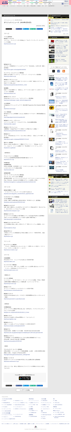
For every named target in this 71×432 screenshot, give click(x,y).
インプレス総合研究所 (7, 404)
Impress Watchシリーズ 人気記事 (59, 175)
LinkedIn (40, 385)
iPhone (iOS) (33, 5)
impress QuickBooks (58, 404)
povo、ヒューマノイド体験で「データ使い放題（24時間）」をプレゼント (61, 84)
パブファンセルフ (58, 408)
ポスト (10, 385)
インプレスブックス (19, 414)
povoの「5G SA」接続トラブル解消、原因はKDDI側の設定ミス (61, 126)
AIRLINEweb (44, 400)
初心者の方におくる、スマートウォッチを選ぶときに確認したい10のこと (61, 206)
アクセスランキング (56, 15)
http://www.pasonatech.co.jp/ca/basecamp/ (14, 298)
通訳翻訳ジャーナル (46, 404)
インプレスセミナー (19, 406)
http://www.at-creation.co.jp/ (10, 249)
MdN (42, 410)
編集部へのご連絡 (31, 423)
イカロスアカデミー (46, 408)
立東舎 (31, 406)
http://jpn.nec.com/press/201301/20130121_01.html (16, 312)
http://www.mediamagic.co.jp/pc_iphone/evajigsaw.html (17, 100)
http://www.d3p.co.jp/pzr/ (10, 124)
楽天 (28, 5)
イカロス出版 (43, 398)
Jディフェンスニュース (46, 402)
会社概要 (47, 423)
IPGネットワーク (56, 410)
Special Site (54, 37)
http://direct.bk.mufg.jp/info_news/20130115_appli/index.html (19, 193)
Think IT (4, 400)
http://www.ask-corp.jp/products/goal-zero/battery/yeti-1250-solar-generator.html (23, 332)
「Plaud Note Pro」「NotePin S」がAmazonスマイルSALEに (61, 135)
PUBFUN (55, 406)
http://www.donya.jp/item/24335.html (13, 341)
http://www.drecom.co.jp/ (10, 43)
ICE (54, 398)
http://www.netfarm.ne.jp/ (10, 76)
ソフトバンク (12, 5)
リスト (14, 385)
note (33, 385)
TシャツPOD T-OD (34, 404)
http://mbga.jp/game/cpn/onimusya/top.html (14, 117)
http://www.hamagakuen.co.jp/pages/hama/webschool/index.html (20, 182)
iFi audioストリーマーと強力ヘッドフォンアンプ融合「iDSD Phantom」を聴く (61, 47)
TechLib (43, 418)
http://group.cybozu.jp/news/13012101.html (14, 202)
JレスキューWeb (45, 406)
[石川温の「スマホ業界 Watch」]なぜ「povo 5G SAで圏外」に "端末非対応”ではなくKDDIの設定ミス (59, 29)
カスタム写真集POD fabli (60, 414)
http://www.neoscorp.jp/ (9, 108)
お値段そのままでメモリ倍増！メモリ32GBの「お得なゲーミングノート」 (61, 42)
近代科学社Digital (33, 416)
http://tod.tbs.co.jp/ (8, 236)
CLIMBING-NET (33, 412)
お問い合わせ (15, 423)
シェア (20, 385)
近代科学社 (31, 414)
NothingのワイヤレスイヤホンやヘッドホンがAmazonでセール (61, 110)
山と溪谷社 (31, 408)
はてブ (27, 385)
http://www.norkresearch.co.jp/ (11, 361)
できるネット (5, 416)
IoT (46, 5)
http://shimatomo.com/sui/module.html (13, 290)
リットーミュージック (34, 400)
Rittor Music (31, 398)
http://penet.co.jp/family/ (9, 147)
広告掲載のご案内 (23, 423)
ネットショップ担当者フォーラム (21, 402)
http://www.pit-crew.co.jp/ (10, 283)
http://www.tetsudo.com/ (10, 93)
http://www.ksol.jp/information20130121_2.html (15, 84)
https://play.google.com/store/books (12, 219)
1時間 (51, 17)
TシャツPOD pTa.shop (59, 412)
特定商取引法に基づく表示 (64, 423)
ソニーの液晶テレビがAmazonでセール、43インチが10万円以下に (61, 143)
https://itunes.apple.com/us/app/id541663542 (15, 69)
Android (38, 5)
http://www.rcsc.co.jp (9, 159)
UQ (24, 5)
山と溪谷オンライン (34, 410)
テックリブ (43, 416)
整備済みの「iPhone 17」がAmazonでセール (59, 25)
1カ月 (66, 17)
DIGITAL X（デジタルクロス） (20, 408)
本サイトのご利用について (7, 423)
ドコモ (4, 5)
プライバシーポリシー (40, 423)
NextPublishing (18, 416)
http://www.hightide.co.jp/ (10, 319)
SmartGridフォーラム (19, 400)
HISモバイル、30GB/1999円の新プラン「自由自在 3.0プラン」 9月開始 (61, 102)
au (7, 5)
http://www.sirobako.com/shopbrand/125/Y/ (14, 325)
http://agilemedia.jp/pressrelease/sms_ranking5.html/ (17, 354)
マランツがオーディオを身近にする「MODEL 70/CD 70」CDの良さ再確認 (61, 51)
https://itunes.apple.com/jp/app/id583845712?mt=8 (16, 139)
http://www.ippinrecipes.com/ (11, 270)
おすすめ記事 (54, 197)
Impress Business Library (20, 404)
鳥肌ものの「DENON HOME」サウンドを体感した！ (61, 61)
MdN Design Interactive (46, 414)
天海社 (56, 400)
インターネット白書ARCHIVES (9, 418)
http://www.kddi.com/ (9, 169)
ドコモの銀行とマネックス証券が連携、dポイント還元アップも (61, 89)
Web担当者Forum (6, 402)
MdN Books (44, 412)
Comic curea (57, 402)
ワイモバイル (19, 5)
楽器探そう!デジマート (34, 402)
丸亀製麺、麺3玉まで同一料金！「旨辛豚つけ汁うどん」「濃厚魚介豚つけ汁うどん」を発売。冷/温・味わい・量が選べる (59, 180)
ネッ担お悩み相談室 (7, 410)
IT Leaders (5, 406)
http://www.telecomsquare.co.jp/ (11, 210)
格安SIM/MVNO (51, 5)
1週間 (61, 17)
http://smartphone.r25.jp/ (10, 227)
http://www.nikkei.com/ (9, 261)
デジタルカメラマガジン (7, 414)
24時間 (56, 17)
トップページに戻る (25, 390)
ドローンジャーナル (7, 408)
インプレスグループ (54, 423)
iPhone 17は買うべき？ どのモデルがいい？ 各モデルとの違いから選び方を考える (61, 211)
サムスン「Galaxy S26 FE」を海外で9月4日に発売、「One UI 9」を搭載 (61, 116)
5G (42, 5)
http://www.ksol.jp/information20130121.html (15, 130)
